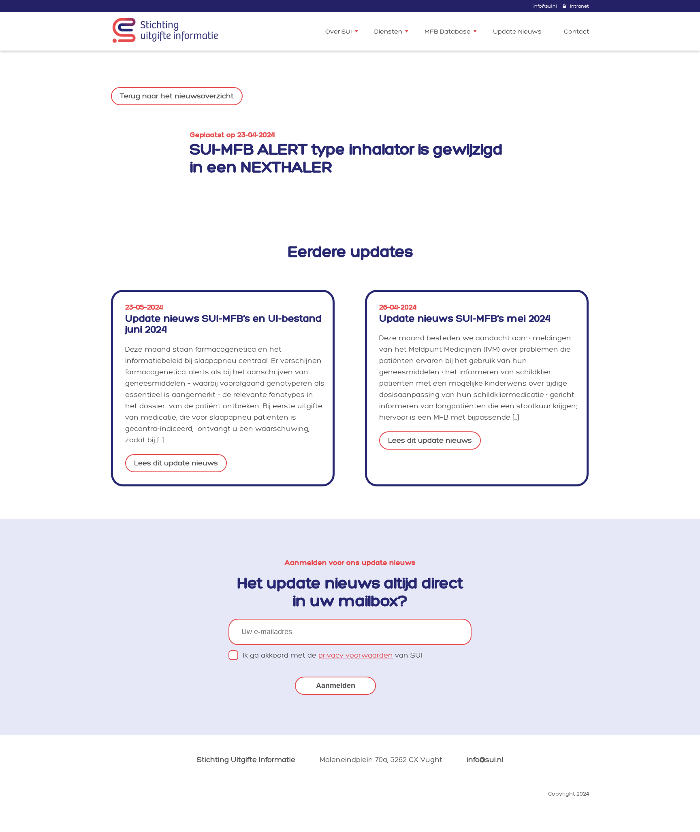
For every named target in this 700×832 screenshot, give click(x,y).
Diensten (388, 32)
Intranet (579, 6)
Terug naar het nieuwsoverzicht (177, 96)
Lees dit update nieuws (176, 463)
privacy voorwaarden (355, 655)
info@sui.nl (545, 6)
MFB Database (448, 32)
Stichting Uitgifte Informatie (246, 760)
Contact (576, 32)
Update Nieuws (517, 32)
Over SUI (338, 32)
